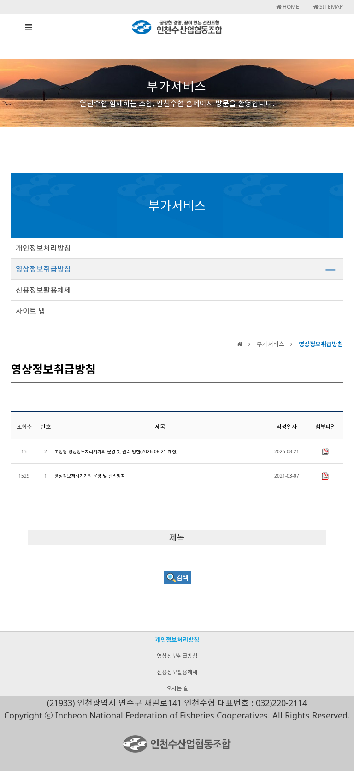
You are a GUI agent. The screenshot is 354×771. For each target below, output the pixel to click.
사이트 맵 (30, 311)
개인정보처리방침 (43, 248)
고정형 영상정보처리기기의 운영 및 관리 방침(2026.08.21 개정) (115, 451)
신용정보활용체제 (43, 290)
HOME (290, 7)
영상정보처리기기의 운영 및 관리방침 (89, 476)
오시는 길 (177, 688)
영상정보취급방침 (43, 269)
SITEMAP (330, 7)
